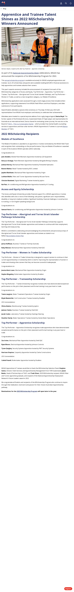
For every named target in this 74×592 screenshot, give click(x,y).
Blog (4, 9)
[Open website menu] (71, 3)
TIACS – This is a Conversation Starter (21, 124)
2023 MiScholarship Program (27, 391)
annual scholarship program (14, 80)
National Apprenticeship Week (26, 73)
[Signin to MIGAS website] (61, 3)
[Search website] (66, 3)
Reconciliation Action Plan (15, 236)
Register (68, 589)
